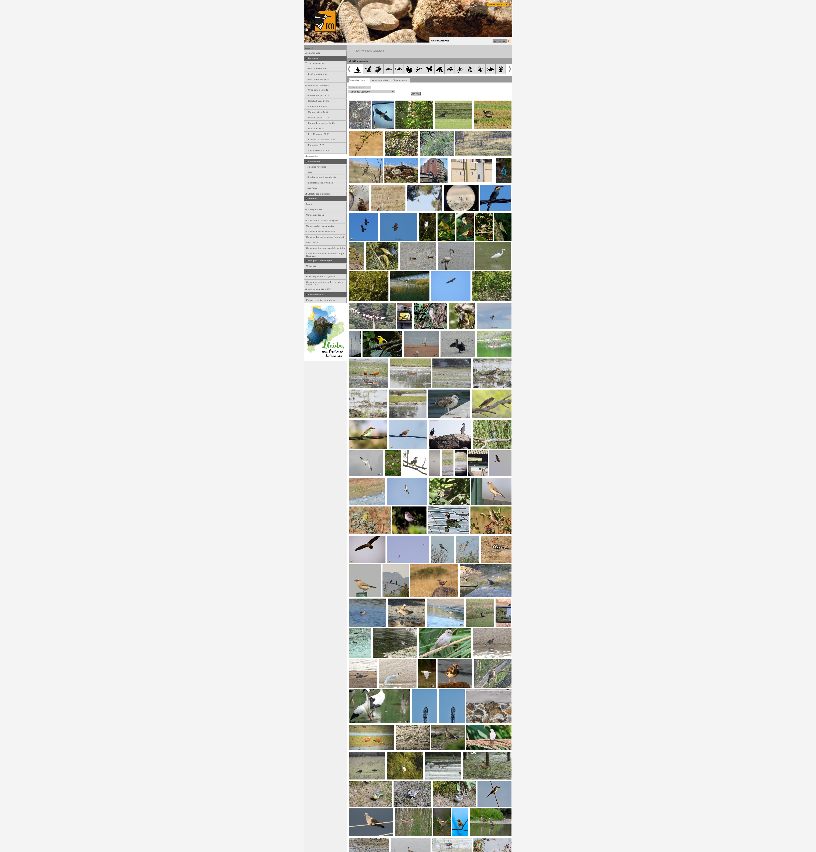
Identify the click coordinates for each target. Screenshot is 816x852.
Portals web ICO (496, 4)
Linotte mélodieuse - (460, 305)
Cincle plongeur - (470, 566)
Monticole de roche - (421, 566)
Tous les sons (400, 80)
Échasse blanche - (401, 273)
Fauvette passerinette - (409, 103)
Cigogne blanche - (359, 305)
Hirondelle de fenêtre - (355, 335)
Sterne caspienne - (360, 452)
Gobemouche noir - (405, 306)
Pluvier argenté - (436, 601)
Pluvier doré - (443, 103)
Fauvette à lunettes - (483, 273)
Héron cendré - (358, 273)
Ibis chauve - (357, 754)
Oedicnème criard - (418, 187)
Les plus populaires (380, 80)
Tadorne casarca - (410, 244)
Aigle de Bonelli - (381, 103)
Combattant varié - (483, 361)
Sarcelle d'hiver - (398, 392)
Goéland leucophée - (440, 392)
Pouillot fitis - (373, 244)
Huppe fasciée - (490, 538)
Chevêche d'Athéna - (474, 454)
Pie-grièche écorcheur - (484, 509)
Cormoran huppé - (439, 422)
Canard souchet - (400, 361)
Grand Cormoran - (451, 333)
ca (495, 41)
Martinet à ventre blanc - (433, 160)
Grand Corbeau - (392, 566)
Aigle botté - (394, 480)
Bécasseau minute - (360, 392)
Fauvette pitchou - (359, 133)
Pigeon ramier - (358, 810)
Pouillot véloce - (446, 216)
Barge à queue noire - (361, 601)
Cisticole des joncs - (460, 812)
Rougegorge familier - (501, 216)
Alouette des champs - (397, 160)
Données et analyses (318, 85)
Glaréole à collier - (447, 454)
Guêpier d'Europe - (360, 160)
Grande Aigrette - (485, 244)
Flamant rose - (446, 244)
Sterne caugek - (358, 661)
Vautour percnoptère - (399, 538)
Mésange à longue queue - (427, 218)
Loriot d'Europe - (372, 333)
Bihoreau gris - (395, 754)
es (500, 41)
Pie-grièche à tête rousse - (458, 187)
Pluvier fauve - (482, 103)
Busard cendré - (464, 133)
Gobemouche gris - (465, 216)
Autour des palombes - (415, 454)
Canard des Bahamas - (408, 810)
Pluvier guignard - (355, 246)
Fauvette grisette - (395, 133)
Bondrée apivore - (487, 305)
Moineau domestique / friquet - (482, 727)
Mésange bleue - (358, 783)
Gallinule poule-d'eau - (485, 630)
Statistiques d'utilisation (319, 194)
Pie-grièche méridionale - (384, 187)
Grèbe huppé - (434, 454)
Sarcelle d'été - (485, 333)
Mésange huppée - (404, 783)
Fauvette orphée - (430, 133)
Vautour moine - (440, 273)
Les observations (315, 63)
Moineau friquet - (358, 187)
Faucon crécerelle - (400, 422)
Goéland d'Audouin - (415, 333)
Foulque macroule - (360, 630)
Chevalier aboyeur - (384, 630)
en (504, 41)
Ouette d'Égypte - (443, 361)
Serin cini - (355, 509)
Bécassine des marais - (503, 602)
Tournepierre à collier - (450, 661)
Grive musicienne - (359, 104)
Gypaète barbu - (358, 215)
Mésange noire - (442, 783)
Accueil (309, 48)
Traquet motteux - (481, 480)
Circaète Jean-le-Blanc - (393, 215)
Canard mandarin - (439, 509)
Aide (309, 172)
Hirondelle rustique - (477, 691)
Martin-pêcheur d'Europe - (502, 163)
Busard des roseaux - (496, 454)
